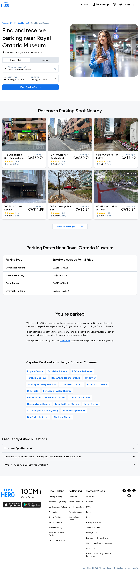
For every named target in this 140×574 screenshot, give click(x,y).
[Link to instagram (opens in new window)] (129, 491)
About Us (90, 497)
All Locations (54, 512)
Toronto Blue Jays (36, 377)
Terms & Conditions (94, 528)
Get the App (102, 4)
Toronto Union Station (67, 404)
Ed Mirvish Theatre (97, 384)
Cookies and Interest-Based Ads (99, 543)
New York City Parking (57, 502)
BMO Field (32, 390)
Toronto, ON (7, 23)
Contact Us (91, 548)
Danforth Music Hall (38, 417)
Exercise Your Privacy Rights (97, 538)
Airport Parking (55, 517)
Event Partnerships (76, 507)
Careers (89, 502)
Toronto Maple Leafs (74, 410)
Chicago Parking (55, 497)
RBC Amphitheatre (82, 371)
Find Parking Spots (30, 87)
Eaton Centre (91, 404)
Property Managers (76, 512)
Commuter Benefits (57, 540)
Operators (73, 497)
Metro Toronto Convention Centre (46, 397)
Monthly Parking (55, 522)
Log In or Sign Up (126, 4)
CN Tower (90, 377)
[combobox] (30, 68)
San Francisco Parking (58, 507)
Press (88, 512)
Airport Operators (76, 502)
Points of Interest (21, 23)
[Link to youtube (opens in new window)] (129, 496)
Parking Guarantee (93, 522)
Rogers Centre (35, 371)
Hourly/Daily (16, 60)
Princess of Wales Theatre (57, 390)
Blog (88, 517)
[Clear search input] (55, 69)
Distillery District (62, 417)
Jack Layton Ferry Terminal (41, 384)
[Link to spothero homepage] (7, 493)
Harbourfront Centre (38, 404)
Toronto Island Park (79, 397)
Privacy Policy (91, 533)
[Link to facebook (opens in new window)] (124, 491)
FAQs (88, 507)
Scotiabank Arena (57, 371)
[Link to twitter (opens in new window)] (134, 491)
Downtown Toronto (71, 384)
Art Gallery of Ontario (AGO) (42, 410)
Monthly (44, 60)
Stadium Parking (55, 528)
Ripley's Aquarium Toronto (65, 377)
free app (65, 340)
